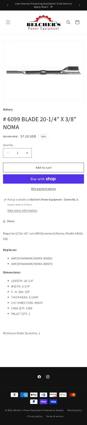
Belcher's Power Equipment (27, 410)
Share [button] (11, 221)
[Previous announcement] (7, 5)
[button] (8, 22)
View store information (22, 210)
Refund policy (75, 410)
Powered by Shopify (53, 410)
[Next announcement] (79, 5)
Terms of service (54, 416)
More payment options (43, 188)
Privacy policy (35, 416)
